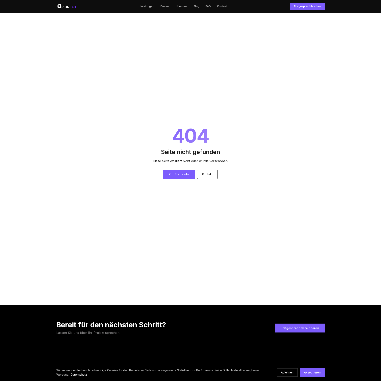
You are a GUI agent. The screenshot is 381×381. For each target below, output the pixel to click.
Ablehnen (287, 372)
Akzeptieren (312, 372)
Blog (196, 6)
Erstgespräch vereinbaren (300, 328)
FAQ (208, 6)
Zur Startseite (179, 174)
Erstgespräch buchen (307, 6)
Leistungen (147, 6)
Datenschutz (79, 374)
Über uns (182, 6)
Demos (165, 6)
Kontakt (222, 6)
